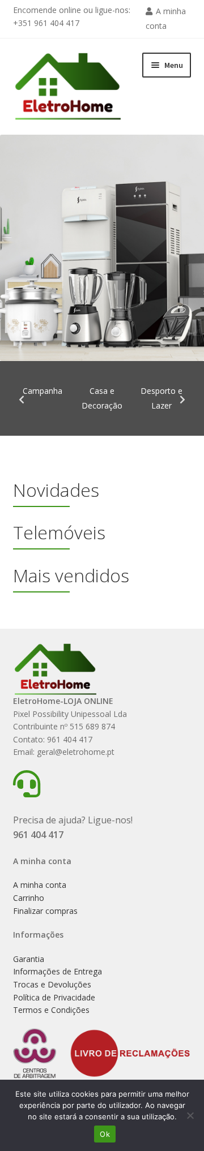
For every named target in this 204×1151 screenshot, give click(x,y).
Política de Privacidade (54, 997)
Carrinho (28, 897)
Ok (105, 1134)
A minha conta (39, 884)
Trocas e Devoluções (52, 984)
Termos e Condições (51, 1009)
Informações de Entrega (57, 971)
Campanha (42, 390)
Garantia (28, 959)
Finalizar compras (45, 910)
